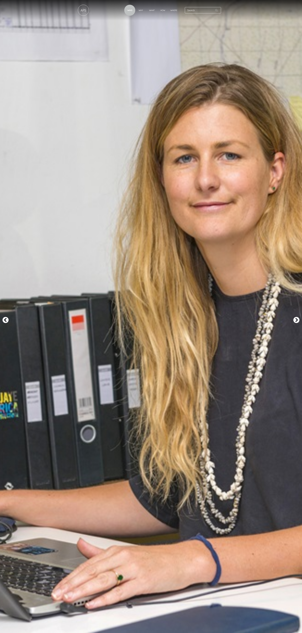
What (152, 10)
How (162, 10)
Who (129, 10)
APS (83, 10)
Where (173, 10)
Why (141, 10)
